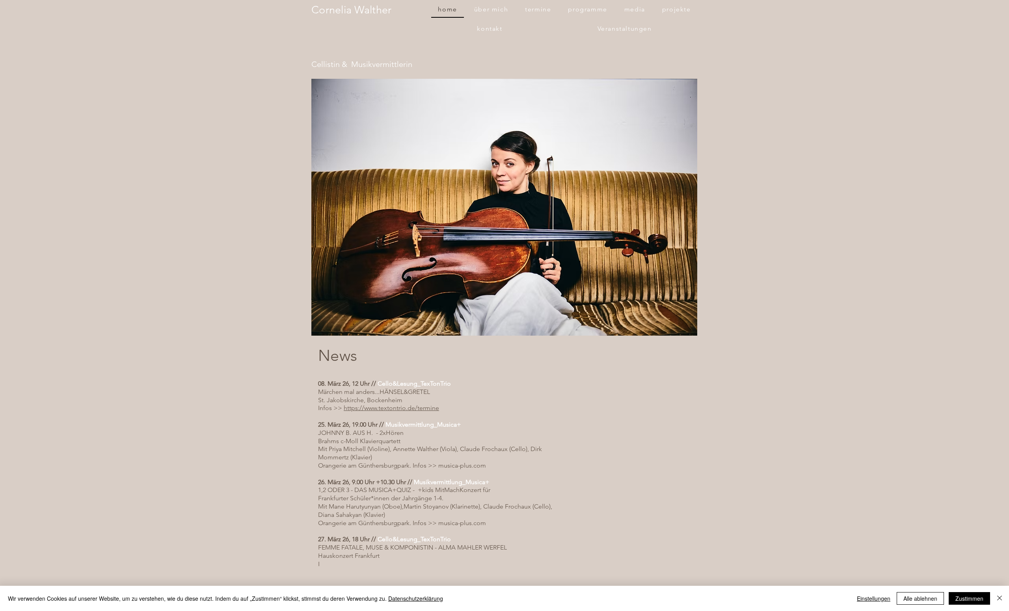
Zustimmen (969, 598)
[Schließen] (999, 598)
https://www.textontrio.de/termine (391, 408)
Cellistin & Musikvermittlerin (361, 64)
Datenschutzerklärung (415, 598)
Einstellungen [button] (873, 598)
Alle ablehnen (920, 598)
